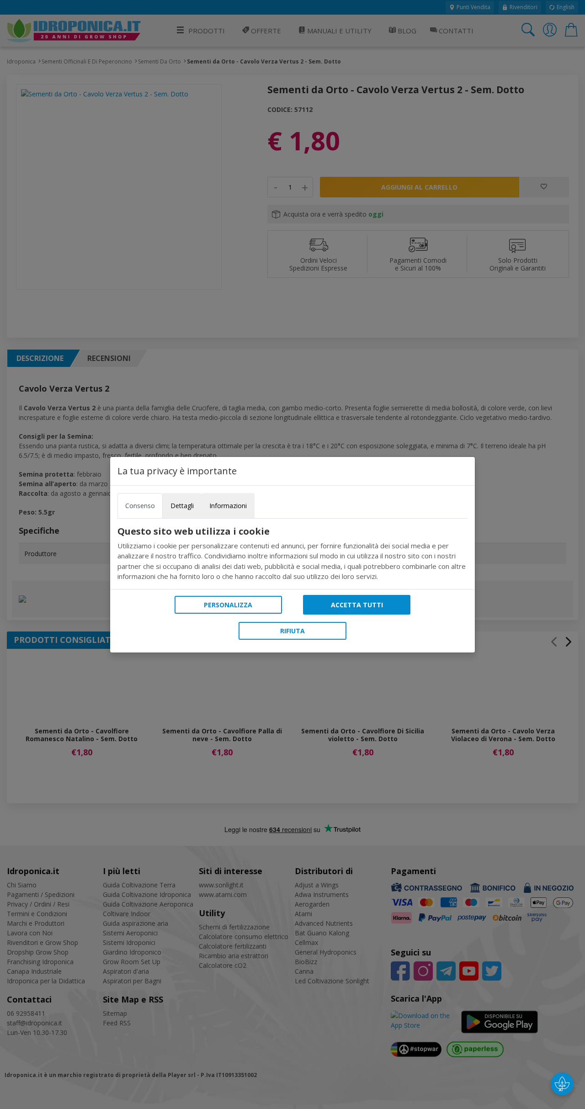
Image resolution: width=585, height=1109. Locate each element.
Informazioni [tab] (228, 505)
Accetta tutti (357, 604)
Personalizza (228, 604)
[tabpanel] (292, 554)
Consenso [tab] (140, 505)
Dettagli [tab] (182, 505)
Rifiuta (292, 630)
